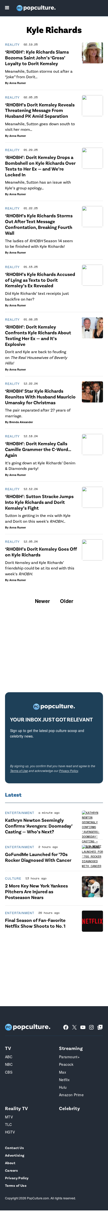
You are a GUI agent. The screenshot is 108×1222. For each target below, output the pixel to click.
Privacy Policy (68, 770)
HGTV (10, 1131)
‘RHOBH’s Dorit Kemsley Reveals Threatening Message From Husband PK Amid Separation (40, 110)
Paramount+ (69, 1056)
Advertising (14, 1155)
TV (8, 1048)
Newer (42, 600)
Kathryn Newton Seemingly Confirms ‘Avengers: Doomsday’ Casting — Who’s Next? (38, 825)
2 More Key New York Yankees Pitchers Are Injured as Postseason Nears (36, 891)
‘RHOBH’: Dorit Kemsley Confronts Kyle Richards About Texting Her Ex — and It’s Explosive (38, 335)
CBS (8, 1072)
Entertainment (19, 812)
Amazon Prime (71, 1094)
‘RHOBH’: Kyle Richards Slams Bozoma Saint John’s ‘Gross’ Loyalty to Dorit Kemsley (37, 57)
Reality (12, 44)
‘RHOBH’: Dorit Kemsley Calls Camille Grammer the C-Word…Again (38, 449)
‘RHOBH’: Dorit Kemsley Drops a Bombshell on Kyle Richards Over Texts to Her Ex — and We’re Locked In (40, 165)
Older (66, 600)
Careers (11, 1170)
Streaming (71, 1048)
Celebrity (69, 1108)
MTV (9, 1116)
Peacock (66, 1064)
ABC (8, 1056)
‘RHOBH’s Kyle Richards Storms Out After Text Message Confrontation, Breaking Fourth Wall (39, 224)
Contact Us (14, 1148)
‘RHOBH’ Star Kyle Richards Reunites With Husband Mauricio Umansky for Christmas (40, 396)
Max (62, 1072)
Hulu (63, 1087)
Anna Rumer (17, 83)
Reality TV (16, 1108)
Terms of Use (19, 770)
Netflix (64, 1079)
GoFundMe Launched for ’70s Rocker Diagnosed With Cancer (38, 857)
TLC (8, 1124)
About (10, 1163)
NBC (9, 1064)
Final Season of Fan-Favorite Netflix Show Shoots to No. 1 (35, 923)
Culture (13, 878)
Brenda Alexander (21, 422)
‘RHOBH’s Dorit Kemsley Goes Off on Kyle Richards (41, 551)
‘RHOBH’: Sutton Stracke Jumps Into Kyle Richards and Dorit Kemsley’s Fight (39, 502)
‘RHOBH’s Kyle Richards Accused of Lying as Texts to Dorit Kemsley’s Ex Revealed (40, 280)
